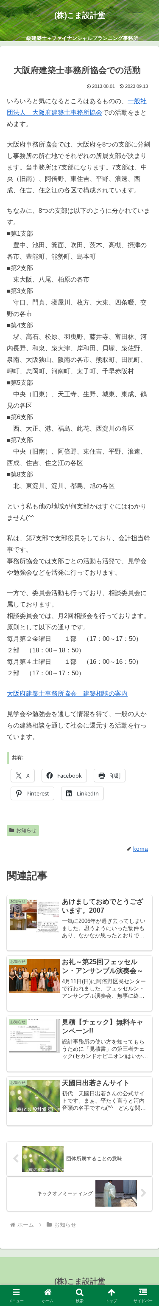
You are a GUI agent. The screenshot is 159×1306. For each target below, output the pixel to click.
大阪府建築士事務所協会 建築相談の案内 (67, 693)
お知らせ (26, 830)
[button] (142, 1092)
